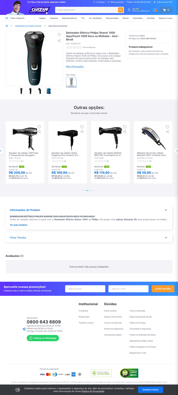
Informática (138, 18)
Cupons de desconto (113, 323)
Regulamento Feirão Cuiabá (141, 341)
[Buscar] (120, 10)
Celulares (54, 18)
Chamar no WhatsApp (45, 338)
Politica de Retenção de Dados (143, 335)
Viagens (42, 18)
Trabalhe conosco (86, 323)
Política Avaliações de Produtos (143, 347)
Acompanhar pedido (112, 335)
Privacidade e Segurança (140, 329)
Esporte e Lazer (165, 18)
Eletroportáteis (112, 18)
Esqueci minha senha (113, 317)
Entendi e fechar (151, 390)
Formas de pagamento (113, 329)
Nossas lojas (84, 317)
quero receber (163, 289)
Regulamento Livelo (138, 353)
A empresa (83, 311)
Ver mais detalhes (18, 225)
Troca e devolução (137, 311)
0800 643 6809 (44, 321)
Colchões (151, 18)
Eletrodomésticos (69, 18)
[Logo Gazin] (39, 11)
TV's (83, 18)
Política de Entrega (138, 323)
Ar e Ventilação (95, 18)
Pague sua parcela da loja (138, 2)
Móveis (126, 18)
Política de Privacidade (93, 391)
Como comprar (110, 311)
